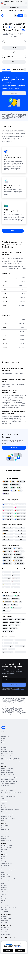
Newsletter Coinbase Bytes (8, 775)
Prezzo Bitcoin (5, 916)
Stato (2, 820)
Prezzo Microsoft (6, 932)
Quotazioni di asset (6, 845)
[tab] (6, 69)
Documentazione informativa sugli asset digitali (12, 762)
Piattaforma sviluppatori (8, 870)
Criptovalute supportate (8, 818)
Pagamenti (4, 849)
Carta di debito (5, 836)
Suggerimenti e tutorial (7, 779)
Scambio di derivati (6, 863)
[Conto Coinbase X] (1, 937)
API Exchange (5, 905)
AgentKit (3, 898)
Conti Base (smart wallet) (8, 878)
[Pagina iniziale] (2, 15)
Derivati (3, 838)
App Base (3, 827)
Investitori (4, 747)
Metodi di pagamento (7, 814)
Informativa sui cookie (7, 753)
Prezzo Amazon (5, 934)
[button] (25, 15)
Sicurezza (4, 745)
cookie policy (9, 943)
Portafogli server (6, 874)
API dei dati (4, 892)
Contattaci (4, 805)
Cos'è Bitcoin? (5, 785)
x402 (2, 883)
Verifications (4, 894)
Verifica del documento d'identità (10, 809)
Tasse (2, 798)
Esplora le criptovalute (7, 768)
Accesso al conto (6, 816)
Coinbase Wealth (6, 832)
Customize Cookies (18, 946)
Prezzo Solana (5, 920)
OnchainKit (4, 889)
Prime (3, 856)
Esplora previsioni (6, 840)
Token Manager (5, 852)
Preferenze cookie (6, 756)
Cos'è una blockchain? (7, 790)
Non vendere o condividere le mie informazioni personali (10, 758)
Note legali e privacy (7, 751)
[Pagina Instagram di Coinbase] (10, 937)
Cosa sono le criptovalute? (8, 788)
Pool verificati (5, 865)
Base (2, 872)
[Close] (24, 944)
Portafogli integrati (6, 876)
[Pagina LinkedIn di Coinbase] (6, 937)
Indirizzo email (5, 676)
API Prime (4, 909)
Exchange (4, 861)
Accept (20, 950)
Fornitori (3, 749)
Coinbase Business (6, 847)
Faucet (3, 903)
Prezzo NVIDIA (5, 927)
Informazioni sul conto (7, 812)
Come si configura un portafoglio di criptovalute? (11, 793)
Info (2, 734)
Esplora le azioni (5, 770)
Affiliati (3, 738)
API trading (4, 885)
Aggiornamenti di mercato (8, 783)
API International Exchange (8, 907)
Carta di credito (5, 834)
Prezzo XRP (4, 923)
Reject (8, 950)
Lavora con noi (5, 736)
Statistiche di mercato (7, 772)
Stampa (3, 742)
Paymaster (4, 887)
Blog (2, 740)
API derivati (4, 911)
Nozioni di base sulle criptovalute (10, 777)
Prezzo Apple (4, 929)
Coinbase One (5, 829)
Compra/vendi (5, 825)
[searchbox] (14, 48)
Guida (2, 803)
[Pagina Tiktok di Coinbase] (14, 937)
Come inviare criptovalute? (8, 796)
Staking (3, 858)
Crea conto (4, 807)
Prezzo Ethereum (6, 918)
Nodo (2, 896)
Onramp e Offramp (6, 881)
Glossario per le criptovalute (9, 781)
